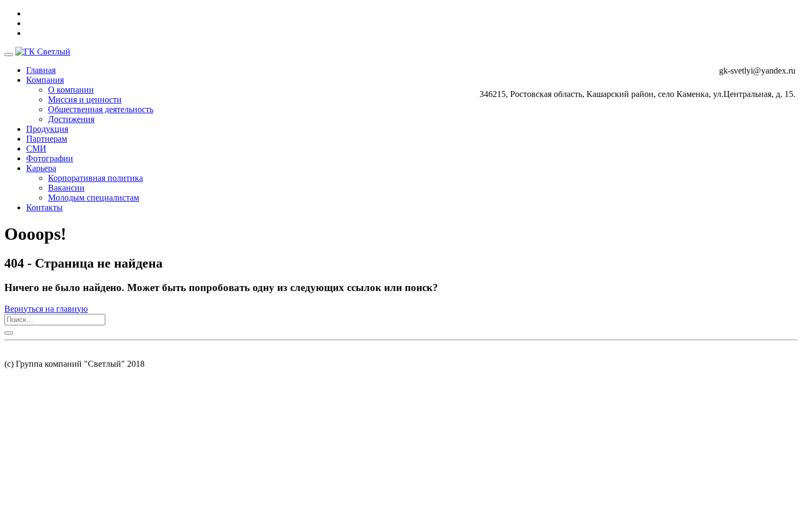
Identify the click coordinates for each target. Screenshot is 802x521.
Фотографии (49, 158)
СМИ (36, 148)
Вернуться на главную (46, 308)
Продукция (47, 129)
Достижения (71, 119)
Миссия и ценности (85, 99)
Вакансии (66, 187)
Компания (45, 79)
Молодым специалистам (93, 197)
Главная (41, 70)
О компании (71, 89)
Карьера (41, 168)
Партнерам (46, 138)
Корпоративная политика (95, 178)
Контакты (44, 207)
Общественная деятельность (100, 109)
